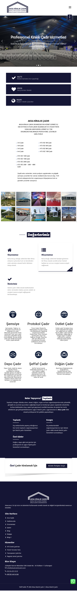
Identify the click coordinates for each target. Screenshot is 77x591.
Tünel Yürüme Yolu (14, 550)
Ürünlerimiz (11, 524)
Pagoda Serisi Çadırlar (14, 556)
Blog (8, 531)
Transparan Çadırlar (14, 553)
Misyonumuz (47, 255)
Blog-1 (9, 537)
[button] (2, 41)
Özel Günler (18, 437)
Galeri (9, 528)
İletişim (9, 534)
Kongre (49, 420)
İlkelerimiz (12, 284)
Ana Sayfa (10, 518)
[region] (38, 41)
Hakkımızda (11, 521)
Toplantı (17, 420)
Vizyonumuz (13, 255)
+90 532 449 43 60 (13, 574)
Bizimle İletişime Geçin (56, 466)
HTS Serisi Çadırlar (13, 547)
